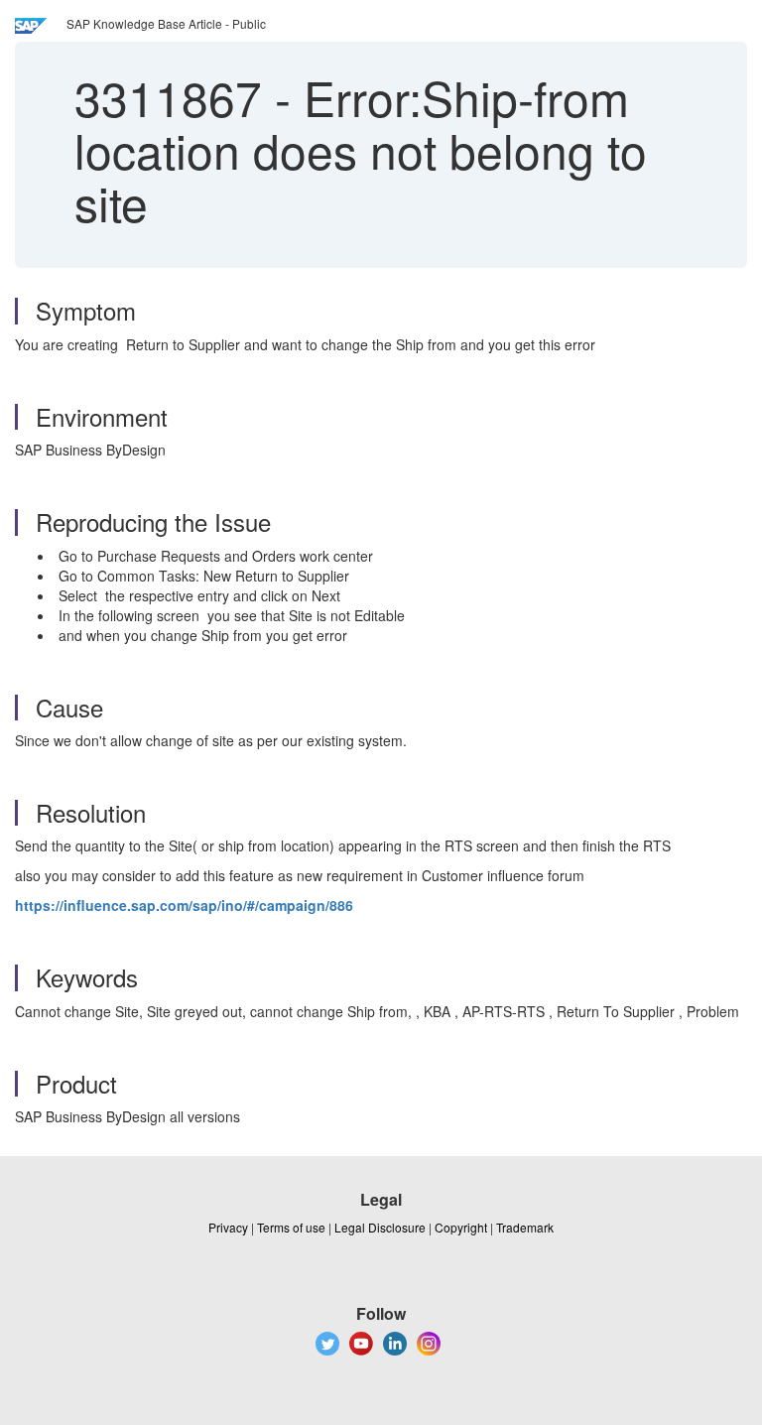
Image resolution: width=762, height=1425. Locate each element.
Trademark (525, 1227)
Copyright (461, 1227)
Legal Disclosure (380, 1227)
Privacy (228, 1227)
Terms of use (291, 1227)
